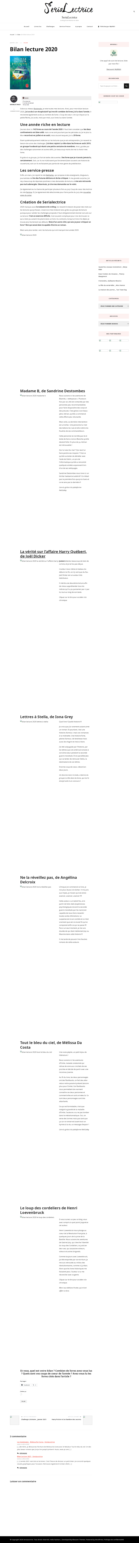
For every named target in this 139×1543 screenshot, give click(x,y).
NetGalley (50, 175)
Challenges (50, 26)
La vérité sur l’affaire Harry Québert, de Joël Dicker (53, 554)
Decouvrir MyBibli (114, 69)
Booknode (38, 108)
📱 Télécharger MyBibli (106, 26)
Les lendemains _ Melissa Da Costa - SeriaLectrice (36, 1442)
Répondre (23, 1453)
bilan (26, 42)
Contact (90, 26)
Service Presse (65, 26)
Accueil (26, 26)
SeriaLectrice (69, 17)
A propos (78, 26)
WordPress (99, 1540)
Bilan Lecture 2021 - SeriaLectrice (30, 1457)
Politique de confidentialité (114, 1540)
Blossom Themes (78, 1540)
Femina (29, 192)
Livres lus (37, 26)
